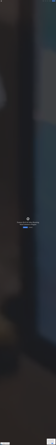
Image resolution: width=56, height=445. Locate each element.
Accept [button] (52, 443)
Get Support (30, 227)
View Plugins (25, 227)
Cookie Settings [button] (49, 443)
